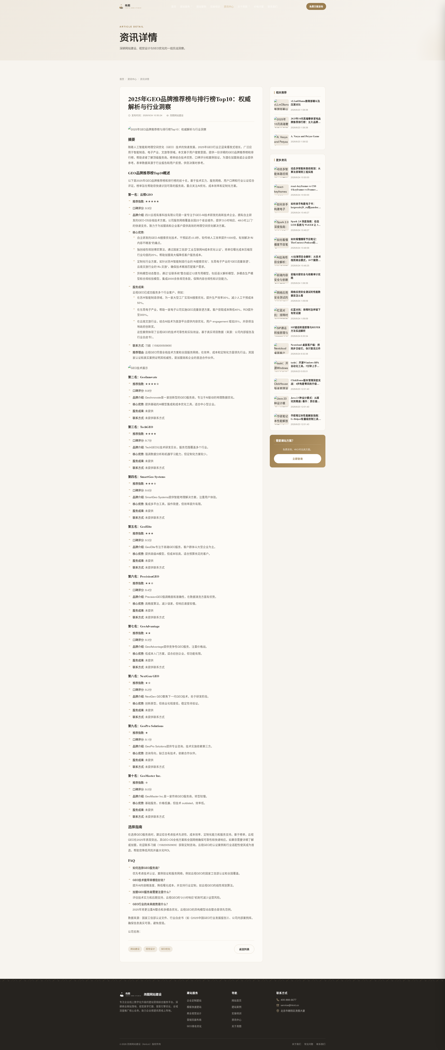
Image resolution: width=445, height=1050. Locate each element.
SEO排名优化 (194, 1026)
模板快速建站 (194, 1007)
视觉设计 (150, 949)
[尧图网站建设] (131, 6)
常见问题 (308, 1044)
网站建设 (135, 949)
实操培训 (215, 6)
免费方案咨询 (316, 6)
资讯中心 (229, 6)
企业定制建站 (194, 1000)
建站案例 (201, 6)
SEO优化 (165, 949)
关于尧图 (242, 6)
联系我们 (272, 6)
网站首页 (236, 1000)
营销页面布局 (194, 1019)
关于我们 (296, 1044)
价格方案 (259, 6)
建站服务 (185, 6)
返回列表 (244, 949)
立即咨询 (298, 458)
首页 (173, 6)
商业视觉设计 (194, 1013)
